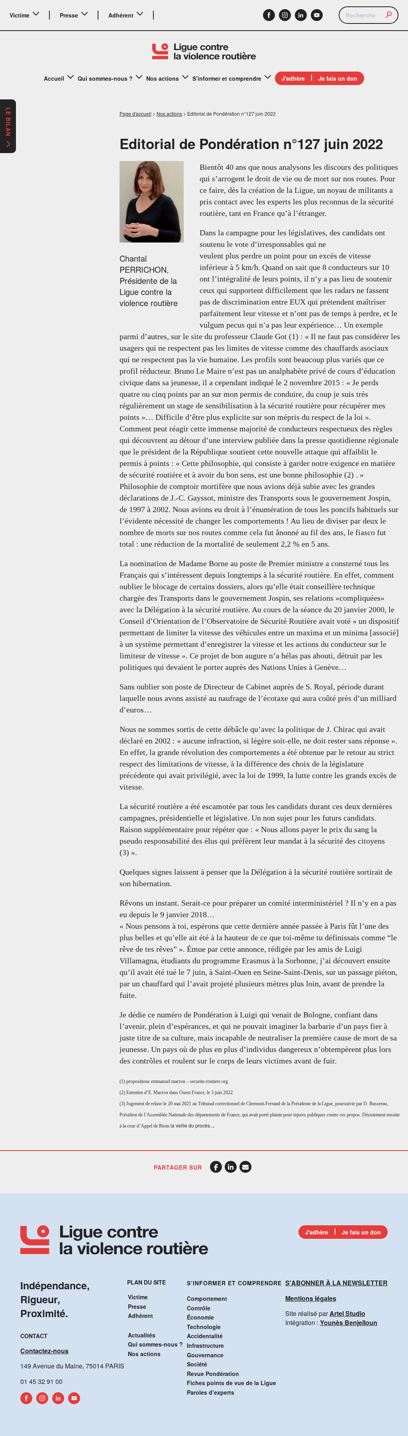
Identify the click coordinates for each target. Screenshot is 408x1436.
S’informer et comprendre (226, 78)
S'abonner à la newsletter (336, 1282)
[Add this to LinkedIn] (231, 1167)
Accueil (54, 78)
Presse (69, 15)
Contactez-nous (44, 1350)
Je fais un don (337, 78)
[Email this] (245, 1167)
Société (197, 1364)
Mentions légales (310, 1298)
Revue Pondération (213, 1374)
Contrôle (198, 1308)
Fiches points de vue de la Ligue (231, 1383)
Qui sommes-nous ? (105, 78)
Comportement (207, 1298)
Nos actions (162, 78)
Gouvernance (205, 1355)
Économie (200, 1317)
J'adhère (293, 78)
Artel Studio (347, 1313)
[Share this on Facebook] (216, 1167)
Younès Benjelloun (348, 1322)
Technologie (204, 1327)
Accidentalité (205, 1336)
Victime (19, 15)
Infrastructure (205, 1345)
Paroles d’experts (210, 1392)
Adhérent (120, 15)
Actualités (141, 1335)
